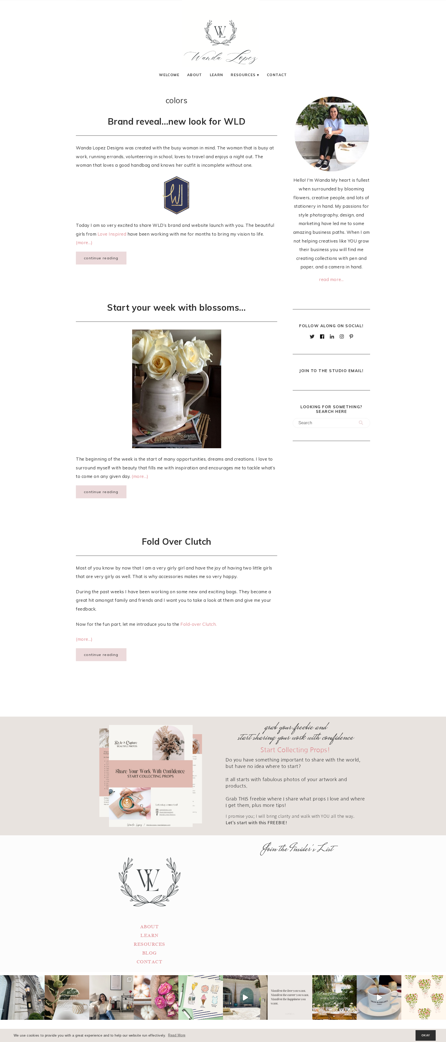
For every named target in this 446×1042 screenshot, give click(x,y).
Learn (216, 75)
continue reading (101, 258)
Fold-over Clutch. (198, 624)
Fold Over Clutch (176, 541)
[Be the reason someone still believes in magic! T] (67, 997)
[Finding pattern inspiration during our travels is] (245, 997)
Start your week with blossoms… (176, 307)
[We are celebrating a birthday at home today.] (423, 997)
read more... (331, 279)
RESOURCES (149, 944)
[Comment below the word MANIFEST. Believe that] (290, 997)
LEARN (149, 935)
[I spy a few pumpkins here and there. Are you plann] (156, 997)
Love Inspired (112, 234)
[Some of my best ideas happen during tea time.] (379, 997)
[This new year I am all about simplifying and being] (111, 997)
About (194, 75)
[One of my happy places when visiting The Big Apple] (22, 997)
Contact (277, 75)
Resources (243, 75)
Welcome (169, 75)
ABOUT (149, 926)
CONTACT (150, 962)
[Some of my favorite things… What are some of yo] (200, 997)
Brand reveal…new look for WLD (177, 121)
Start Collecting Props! (295, 750)
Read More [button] (177, 1035)
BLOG (149, 953)
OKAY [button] (425, 1035)
